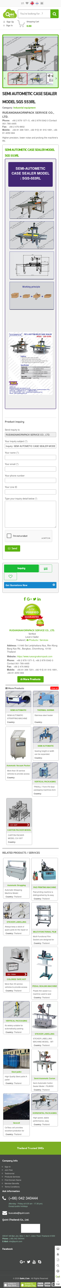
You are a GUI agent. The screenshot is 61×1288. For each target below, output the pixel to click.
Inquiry (21, 568)
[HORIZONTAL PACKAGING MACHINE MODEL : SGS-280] (44, 1101)
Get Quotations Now (16, 585)
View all (54, 688)
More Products (32, 679)
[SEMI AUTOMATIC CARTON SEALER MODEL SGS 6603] (45, 735)
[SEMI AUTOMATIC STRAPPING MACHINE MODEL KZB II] (18, 699)
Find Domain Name (13, 1180)
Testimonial (9, 1173)
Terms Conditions (12, 1186)
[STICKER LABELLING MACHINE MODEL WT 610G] (44, 1015)
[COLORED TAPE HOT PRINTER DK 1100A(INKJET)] (16, 961)
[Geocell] (16, 1106)
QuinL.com (25, 1278)
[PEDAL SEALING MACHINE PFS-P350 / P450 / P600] (44, 964)
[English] (30, 3)
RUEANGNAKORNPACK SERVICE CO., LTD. (32, 630)
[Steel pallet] (16, 1058)
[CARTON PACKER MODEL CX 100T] (19, 812)
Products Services (12, 1176)
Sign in (9, 25)
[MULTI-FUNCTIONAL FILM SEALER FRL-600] (44, 915)
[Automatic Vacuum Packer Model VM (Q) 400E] (18, 744)
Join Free (9, 1170)
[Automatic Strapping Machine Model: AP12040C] (16, 869)
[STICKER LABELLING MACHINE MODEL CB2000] (16, 910)
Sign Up (10, 21)
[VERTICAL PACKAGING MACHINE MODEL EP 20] (45, 770)
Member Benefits (12, 1183)
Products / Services (38, 640)
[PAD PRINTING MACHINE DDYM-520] (44, 870)
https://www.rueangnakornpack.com (34, 656)
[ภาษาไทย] (35, 3)
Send (13, 548)
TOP (58, 1284)
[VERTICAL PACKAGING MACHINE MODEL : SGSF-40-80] (16, 1009)
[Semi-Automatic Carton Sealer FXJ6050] (44, 1061)
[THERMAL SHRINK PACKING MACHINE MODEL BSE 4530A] (45, 699)
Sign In (8, 1166)
